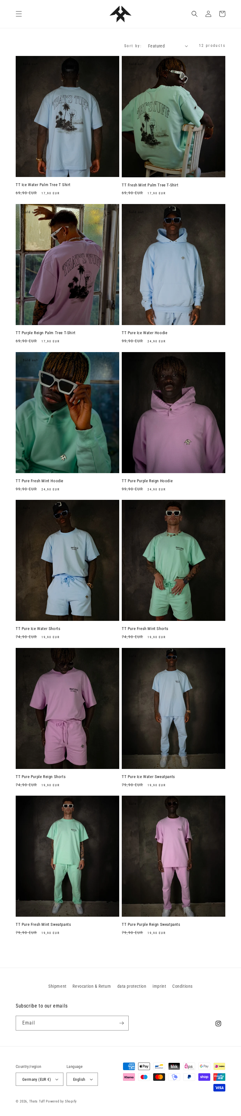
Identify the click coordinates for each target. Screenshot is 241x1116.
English (79, 1079)
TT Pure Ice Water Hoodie (144, 332)
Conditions (182, 986)
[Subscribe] (121, 1023)
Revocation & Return (91, 986)
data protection (132, 986)
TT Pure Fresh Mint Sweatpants (43, 924)
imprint (159, 986)
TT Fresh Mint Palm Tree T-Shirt (150, 185)
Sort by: (133, 46)
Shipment (57, 986)
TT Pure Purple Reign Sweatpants (151, 924)
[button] (19, 14)
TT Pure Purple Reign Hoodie (147, 480)
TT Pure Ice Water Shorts (38, 628)
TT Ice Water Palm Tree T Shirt (43, 184)
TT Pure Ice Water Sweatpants (148, 776)
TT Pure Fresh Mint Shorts (145, 628)
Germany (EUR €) (36, 1079)
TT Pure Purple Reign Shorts (41, 776)
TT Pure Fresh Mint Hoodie (39, 480)
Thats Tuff (37, 1101)
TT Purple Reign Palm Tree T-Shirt (46, 332)
